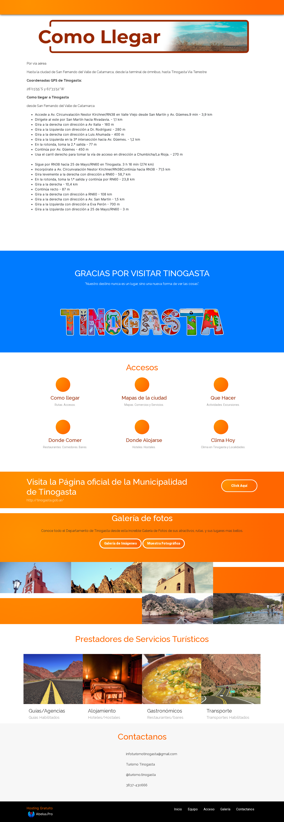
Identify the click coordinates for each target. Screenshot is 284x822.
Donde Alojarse (144, 440)
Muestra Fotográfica (163, 543)
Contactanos (245, 809)
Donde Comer (65, 440)
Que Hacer (223, 398)
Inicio (178, 809)
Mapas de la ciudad (144, 398)
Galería (225, 809)
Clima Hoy (223, 440)
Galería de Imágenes (120, 543)
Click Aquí (239, 486)
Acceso (209, 809)
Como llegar (65, 398)
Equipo (193, 809)
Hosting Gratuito (40, 808)
